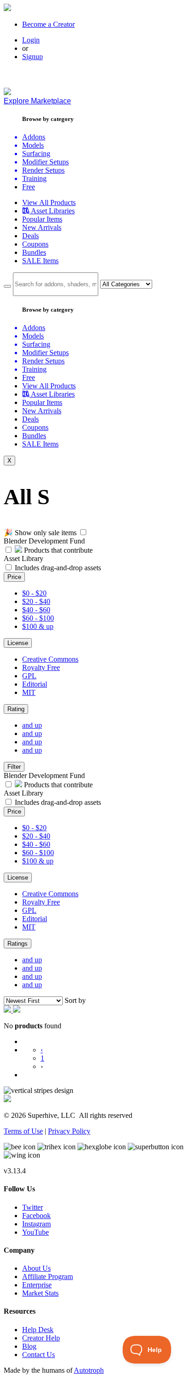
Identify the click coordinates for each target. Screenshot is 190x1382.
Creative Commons (50, 659)
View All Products (49, 202)
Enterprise (37, 1285)
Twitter (32, 1207)
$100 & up (37, 626)
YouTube (35, 1232)
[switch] (83, 532)
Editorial (34, 684)
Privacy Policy (69, 1131)
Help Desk (37, 1330)
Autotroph (89, 1370)
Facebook (36, 1215)
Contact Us (38, 1354)
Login (31, 40)
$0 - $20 (34, 593)
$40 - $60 (36, 610)
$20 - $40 (36, 601)
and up (32, 725)
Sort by (75, 1000)
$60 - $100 (38, 618)
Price (14, 576)
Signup (32, 56)
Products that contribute (57, 550)
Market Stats (40, 1293)
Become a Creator (48, 24)
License (17, 643)
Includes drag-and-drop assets (58, 568)
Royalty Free (41, 667)
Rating (15, 709)
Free (28, 187)
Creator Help (41, 1338)
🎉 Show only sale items (40, 533)
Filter (14, 766)
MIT (29, 692)
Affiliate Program (47, 1276)
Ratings (17, 943)
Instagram (36, 1224)
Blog (29, 1346)
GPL (29, 676)
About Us (36, 1268)
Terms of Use (23, 1131)
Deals (30, 236)
